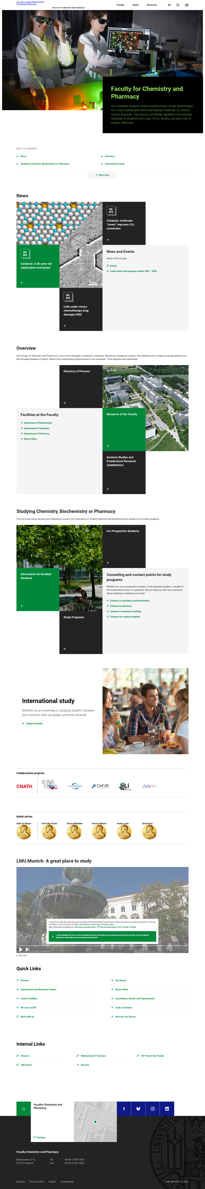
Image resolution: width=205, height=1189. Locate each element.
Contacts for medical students (125, 616)
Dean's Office (30, 439)
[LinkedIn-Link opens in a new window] (167, 1109)
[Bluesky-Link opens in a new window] (138, 1109)
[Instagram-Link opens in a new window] (153, 1109)
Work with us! (27, 1016)
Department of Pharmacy (36, 433)
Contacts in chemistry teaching (125, 611)
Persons (25, 980)
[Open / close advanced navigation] (187, 5)
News (23, 156)
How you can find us (125, 1016)
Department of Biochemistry (38, 423)
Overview (110, 156)
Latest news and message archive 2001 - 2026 (133, 271)
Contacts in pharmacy (121, 606)
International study (115, 163)
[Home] (23, 1109)
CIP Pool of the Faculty (152, 1056)
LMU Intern (26, 1065)
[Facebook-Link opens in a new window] (124, 1109)
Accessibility (67, 1181)
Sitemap (20, 1181)
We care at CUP (28, 1007)
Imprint (52, 1181)
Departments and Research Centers (38, 989)
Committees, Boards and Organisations (135, 998)
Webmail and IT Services (93, 1056)
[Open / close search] (177, 5)
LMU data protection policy (85, 927)
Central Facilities (29, 998)
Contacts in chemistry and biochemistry (129, 600)
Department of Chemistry (36, 428)
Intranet (25, 1056)
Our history (120, 980)
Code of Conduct (123, 1007)
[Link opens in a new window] (74, 1122)
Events (113, 266)
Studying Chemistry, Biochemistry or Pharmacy (45, 163)
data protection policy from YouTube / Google (118, 927)
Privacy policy (37, 1181)
